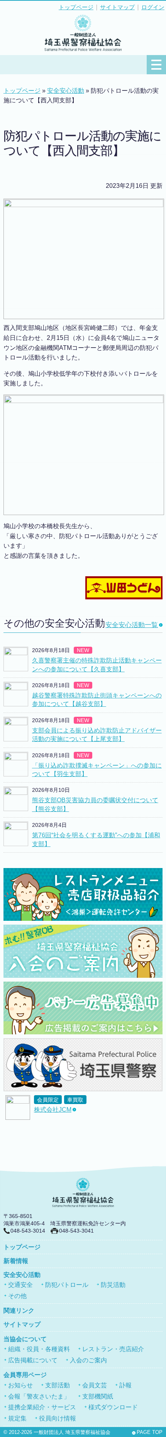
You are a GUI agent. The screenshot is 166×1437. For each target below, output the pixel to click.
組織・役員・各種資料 (39, 1349)
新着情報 (15, 1261)
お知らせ (20, 1385)
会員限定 (48, 1100)
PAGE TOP (150, 1432)
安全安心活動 (65, 90)
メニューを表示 (156, 64)
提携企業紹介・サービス (42, 1407)
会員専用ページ (25, 1375)
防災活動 (113, 1284)
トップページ (76, 7)
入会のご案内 (88, 1360)
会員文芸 (94, 1385)
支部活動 (57, 1385)
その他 (17, 1296)
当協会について (25, 1339)
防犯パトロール (66, 1284)
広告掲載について (33, 1360)
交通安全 (20, 1284)
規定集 (17, 1418)
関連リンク (18, 1310)
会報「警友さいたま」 (39, 1396)
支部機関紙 (97, 1396)
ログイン (152, 7)
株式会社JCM (52, 1109)
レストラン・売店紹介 (113, 1349)
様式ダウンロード (113, 1407)
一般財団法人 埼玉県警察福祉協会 (72, 1432)
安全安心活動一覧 (131, 625)
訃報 (125, 1385)
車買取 (75, 1100)
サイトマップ (117, 7)
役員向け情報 (57, 1418)
